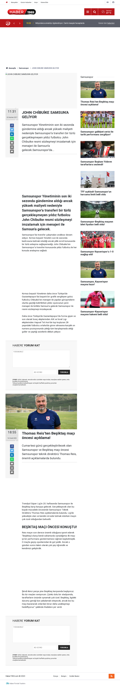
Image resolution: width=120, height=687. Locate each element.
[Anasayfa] (7, 2)
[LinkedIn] (12, 134)
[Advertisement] (60, 47)
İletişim (63, 676)
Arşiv (36, 2)
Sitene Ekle (44, 2)
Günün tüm (106, 23)
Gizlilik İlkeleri (74, 676)
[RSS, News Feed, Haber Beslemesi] (111, 676)
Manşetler (14, 2)
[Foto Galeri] (113, 2)
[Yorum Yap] (12, 151)
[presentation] (14, 23)
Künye (55, 676)
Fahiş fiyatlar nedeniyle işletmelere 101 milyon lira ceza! (58, 23)
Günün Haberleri (26, 2)
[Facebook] (12, 125)
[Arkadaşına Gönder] (12, 143)
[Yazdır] (12, 147)
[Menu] (88, 12)
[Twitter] (12, 130)
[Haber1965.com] (22, 11)
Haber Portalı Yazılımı (17, 683)
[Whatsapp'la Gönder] (12, 138)
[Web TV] (107, 2)
